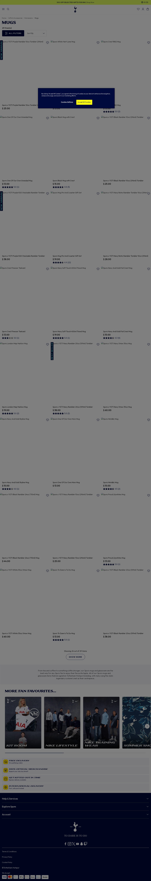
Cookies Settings (67, 102)
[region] (76, 98)
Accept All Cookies (84, 102)
